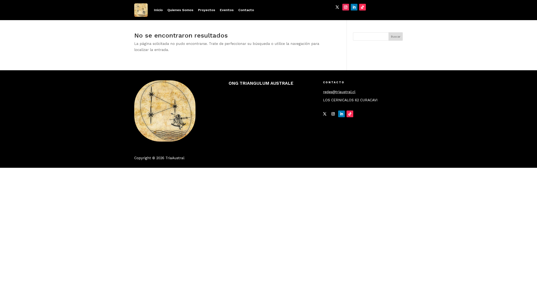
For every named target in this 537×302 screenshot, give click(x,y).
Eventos (227, 10)
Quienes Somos (180, 10)
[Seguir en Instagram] (345, 7)
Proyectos (206, 10)
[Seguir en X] (337, 7)
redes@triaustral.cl (339, 92)
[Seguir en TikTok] (362, 7)
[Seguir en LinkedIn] (354, 7)
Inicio (158, 10)
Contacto (246, 10)
